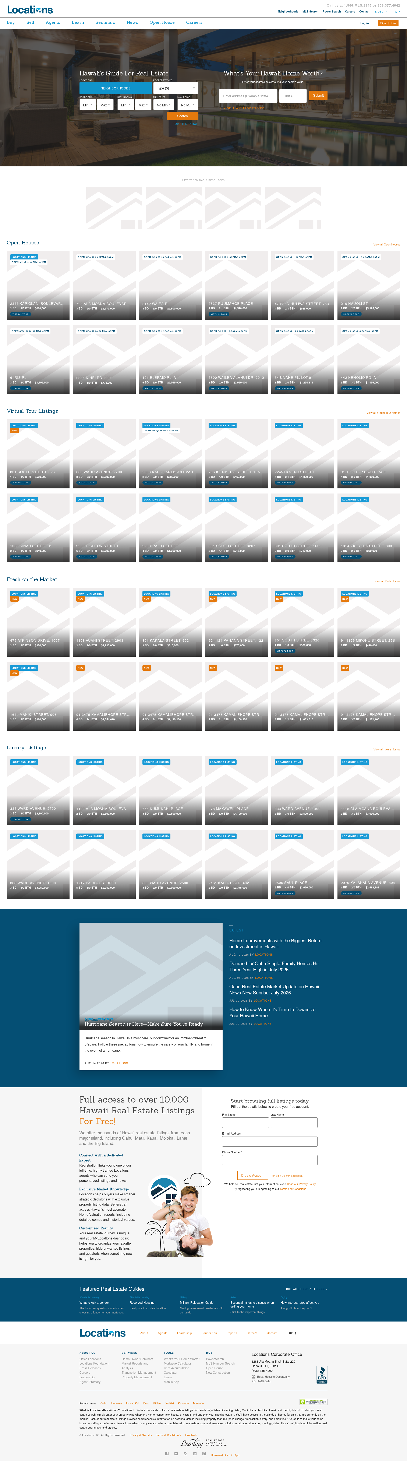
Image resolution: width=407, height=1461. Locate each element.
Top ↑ (292, 1280)
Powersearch (215, 1306)
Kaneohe (183, 1351)
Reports (232, 1280)
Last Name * (278, 1062)
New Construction (218, 1319)
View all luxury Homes (387, 741)
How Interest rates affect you (300, 1250)
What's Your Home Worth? (182, 1306)
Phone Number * (232, 1099)
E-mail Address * (232, 1081)
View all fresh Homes (387, 573)
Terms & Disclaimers (168, 1382)
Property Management (137, 1324)
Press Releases (90, 1315)
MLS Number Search (220, 1310)
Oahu (103, 1351)
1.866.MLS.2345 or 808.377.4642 (372, 5)
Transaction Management (139, 1319)
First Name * (229, 1062)
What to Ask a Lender (94, 1250)
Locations (86, 80)
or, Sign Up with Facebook (287, 1123)
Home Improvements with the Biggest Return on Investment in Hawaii (275, 934)
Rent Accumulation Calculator (176, 1317)
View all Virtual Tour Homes (383, 405)
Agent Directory (89, 1329)
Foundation (209, 1280)
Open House (162, 22)
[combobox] (175, 88)
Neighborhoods (288, 11)
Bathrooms (124, 97)
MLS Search (310, 11)
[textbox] (87, 105)
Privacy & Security (141, 1382)
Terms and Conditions (293, 1136)
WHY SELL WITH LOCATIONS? (242, 108)
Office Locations (90, 1306)
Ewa (146, 1351)
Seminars (105, 22)
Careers (350, 11)
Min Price (159, 97)
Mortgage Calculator (177, 1310)
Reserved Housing (142, 1250)
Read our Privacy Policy (301, 1131)
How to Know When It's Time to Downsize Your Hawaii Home (272, 1004)
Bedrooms (86, 97)
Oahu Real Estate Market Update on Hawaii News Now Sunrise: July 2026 (274, 980)
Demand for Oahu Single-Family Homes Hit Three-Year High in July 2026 (274, 958)
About (144, 1280)
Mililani (157, 1351)
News (132, 22)
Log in (364, 23)
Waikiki (170, 1351)
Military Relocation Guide (196, 1250)
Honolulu (116, 1351)
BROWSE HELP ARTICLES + (307, 1236)
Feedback (191, 1382)
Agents (53, 22)
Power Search (332, 11)
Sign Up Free (388, 23)
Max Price (183, 97)
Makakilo (198, 1351)
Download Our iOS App (225, 1402)
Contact (364, 11)
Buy (11, 22)
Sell (30, 22)
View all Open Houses (387, 236)
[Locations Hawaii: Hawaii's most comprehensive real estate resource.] (32, 9)
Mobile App (171, 1329)
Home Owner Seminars (137, 1306)
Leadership (184, 1280)
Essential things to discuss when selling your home (252, 1252)
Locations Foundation (94, 1310)
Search (182, 115)
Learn (78, 22)
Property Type (162, 80)
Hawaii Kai (132, 1351)
